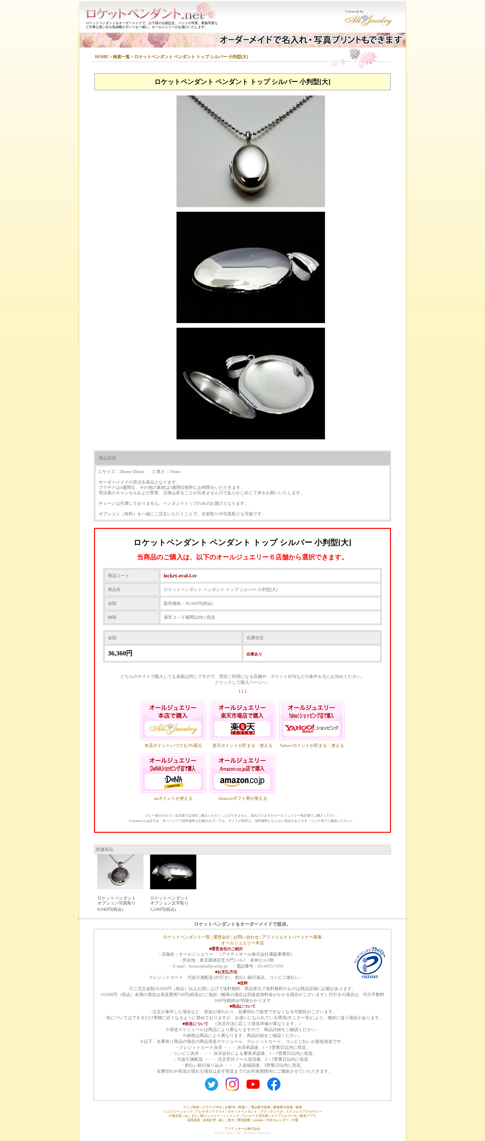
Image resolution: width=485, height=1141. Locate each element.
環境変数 (243, 1120)
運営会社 (221, 937)
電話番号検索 (261, 1107)
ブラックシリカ (271, 1111)
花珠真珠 (193, 1120)
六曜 (295, 1120)
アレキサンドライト (210, 1111)
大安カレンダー (277, 1120)
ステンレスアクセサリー (304, 1111)
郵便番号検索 (283, 1107)
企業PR (230, 1107)
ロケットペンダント (242, 1111)
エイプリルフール (284, 1116)
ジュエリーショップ (178, 1111)
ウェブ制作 (191, 1107)
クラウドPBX (212, 1107)
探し (222, 1120)
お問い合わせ (246, 937)
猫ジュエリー (210, 1116)
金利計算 (209, 1120)
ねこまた (191, 1116)
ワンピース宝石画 (255, 1116)
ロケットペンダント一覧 (186, 937)
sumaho (258, 1120)
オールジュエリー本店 (242, 942)
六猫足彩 (175, 1116)
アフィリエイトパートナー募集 (292, 937)
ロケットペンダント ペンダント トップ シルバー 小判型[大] (191, 56)
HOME (102, 56)
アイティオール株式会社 (242, 1128)
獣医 (299, 1107)
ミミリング (231, 1116)
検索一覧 (121, 56)
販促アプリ (308, 1116)
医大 (231, 1120)
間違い (243, 1107)
